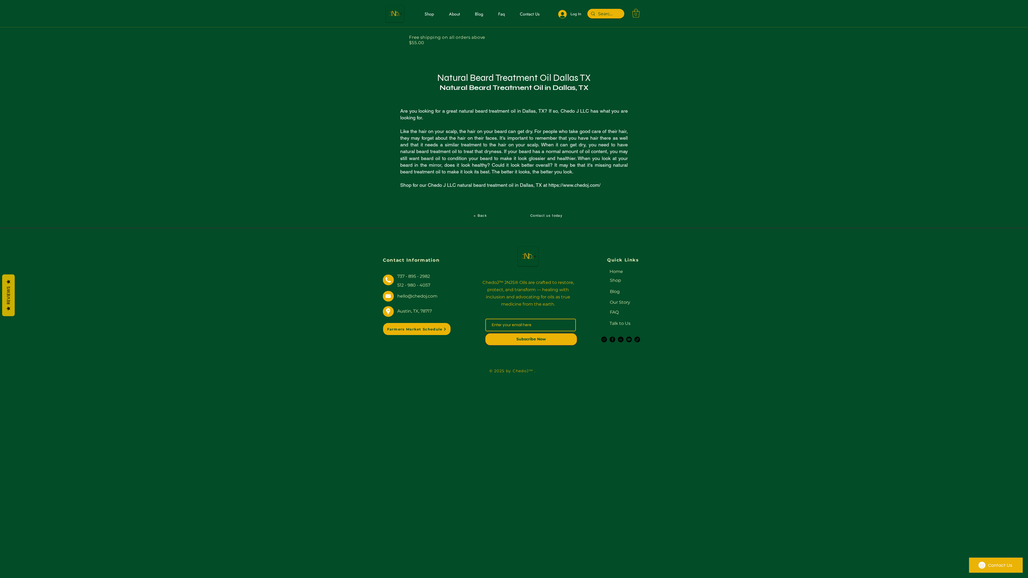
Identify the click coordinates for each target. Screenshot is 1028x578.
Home (616, 271)
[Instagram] (604, 339)
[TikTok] (637, 339)
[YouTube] (629, 339)
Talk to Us (620, 323)
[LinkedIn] (620, 339)
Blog (615, 291)
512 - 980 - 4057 (413, 285)
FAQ (614, 312)
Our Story (620, 302)
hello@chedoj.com (417, 296)
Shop (615, 280)
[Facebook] (612, 339)
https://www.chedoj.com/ (574, 185)
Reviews (8, 295)
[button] (636, 13)
